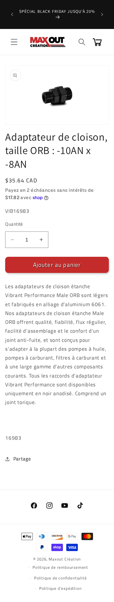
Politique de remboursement (60, 567)
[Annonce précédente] (12, 14)
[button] (14, 42)
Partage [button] (22, 458)
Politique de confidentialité (60, 578)
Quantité (14, 224)
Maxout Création (65, 559)
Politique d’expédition (60, 588)
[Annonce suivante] (102, 14)
